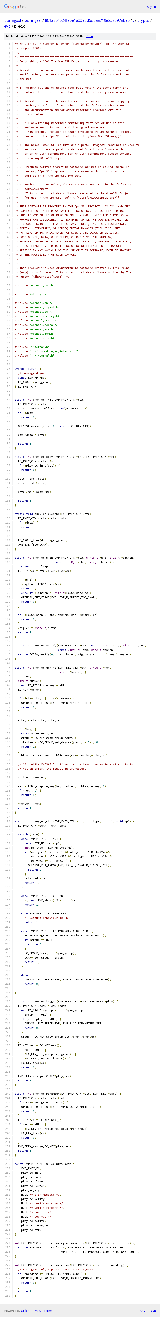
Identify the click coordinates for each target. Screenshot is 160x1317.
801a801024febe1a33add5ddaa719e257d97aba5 (87, 20)
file (89, 36)
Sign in (151, 7)
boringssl (12, 20)
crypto (143, 20)
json (152, 1310)
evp (7, 26)
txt (142, 1310)
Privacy (36, 1311)
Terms (48, 1311)
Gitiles (25, 1311)
